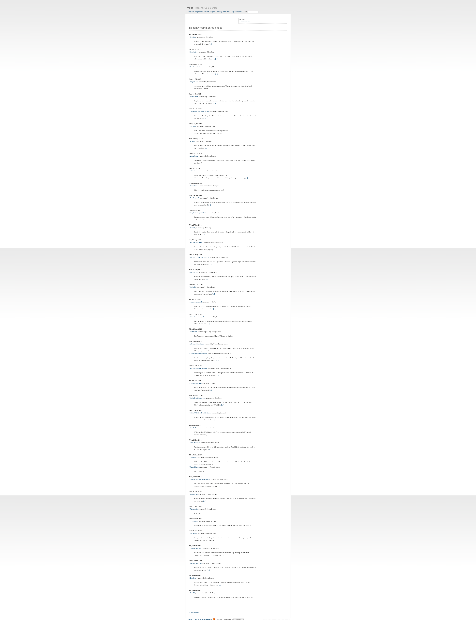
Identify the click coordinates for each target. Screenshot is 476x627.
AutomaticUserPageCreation (199, 257)
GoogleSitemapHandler (198, 213)
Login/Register (236, 12)
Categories (190, 12)
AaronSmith (194, 156)
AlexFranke (193, 457)
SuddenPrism (194, 272)
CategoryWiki (194, 612)
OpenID (192, 593)
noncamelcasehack (196, 302)
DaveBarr (193, 141)
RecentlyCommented (206, 8)
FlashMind (193, 331)
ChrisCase (193, 37)
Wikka (190, 8)
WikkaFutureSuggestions (198, 317)
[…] (210, 44)
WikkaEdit (193, 287)
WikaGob (193, 428)
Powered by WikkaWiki (284, 619)
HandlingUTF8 (195, 198)
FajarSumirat (194, 494)
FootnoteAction (195, 442)
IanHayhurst (194, 96)
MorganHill (194, 82)
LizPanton (193, 126)
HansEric (193, 578)
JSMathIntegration (196, 383)
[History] (196, 619)
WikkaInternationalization (199, 368)
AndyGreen (193, 533)
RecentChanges (209, 12)
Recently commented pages (205, 27)
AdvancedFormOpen (197, 344)
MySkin (192, 228)
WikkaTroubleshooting (197, 398)
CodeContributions (196, 67)
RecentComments (244, 22)
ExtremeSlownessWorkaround (200, 479)
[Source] (189, 619)
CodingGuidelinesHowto (198, 353)
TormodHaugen (195, 467)
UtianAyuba (194, 509)
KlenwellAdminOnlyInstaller (199, 111)
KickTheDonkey (195, 548)
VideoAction (194, 186)
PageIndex (199, 12)
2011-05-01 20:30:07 (206, 619)
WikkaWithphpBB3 (196, 242)
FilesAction (193, 52)
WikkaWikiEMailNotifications (200, 413)
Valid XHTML (266, 619)
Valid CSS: (274, 619)
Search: (245, 12)
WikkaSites (193, 171)
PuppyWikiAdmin (196, 563)
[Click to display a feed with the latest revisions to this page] (214, 619)
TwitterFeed (194, 521)
